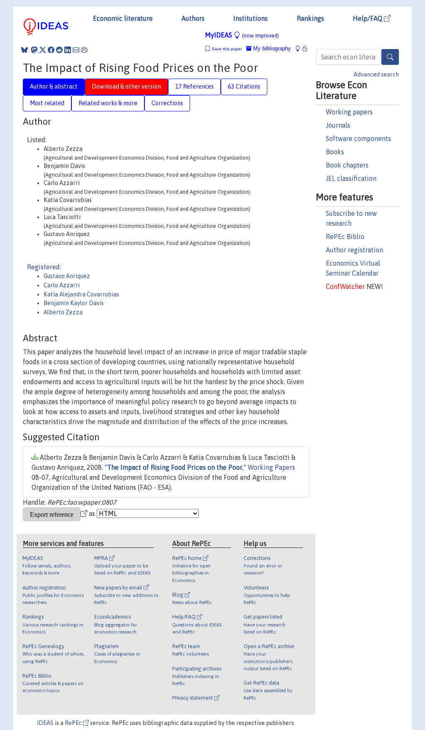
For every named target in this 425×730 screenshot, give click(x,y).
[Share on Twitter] (42, 50)
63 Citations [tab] (244, 86)
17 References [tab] (194, 86)
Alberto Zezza (63, 312)
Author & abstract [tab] (54, 86)
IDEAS (45, 723)
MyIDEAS (242, 35)
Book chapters (347, 165)
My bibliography (271, 48)
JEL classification (351, 178)
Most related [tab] (47, 103)
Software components (358, 138)
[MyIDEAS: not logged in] (300, 48)
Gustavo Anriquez (67, 276)
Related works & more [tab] (107, 103)
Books (335, 151)
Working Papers (271, 467)
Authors (193, 18)
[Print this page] (84, 50)
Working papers (349, 112)
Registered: (44, 267)
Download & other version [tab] (126, 86)
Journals (338, 125)
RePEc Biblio (345, 236)
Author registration (354, 250)
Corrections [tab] (167, 103)
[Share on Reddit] (59, 50)
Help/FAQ (368, 18)
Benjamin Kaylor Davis (74, 303)
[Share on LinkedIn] (67, 50)
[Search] (390, 57)
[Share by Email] (76, 50)
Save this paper (227, 49)
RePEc (74, 723)
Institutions (250, 18)
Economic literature (123, 18)
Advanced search (376, 74)
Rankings (310, 18)
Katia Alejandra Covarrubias (81, 294)
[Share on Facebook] (51, 50)
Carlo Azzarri (62, 285)
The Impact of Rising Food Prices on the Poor (174, 467)
